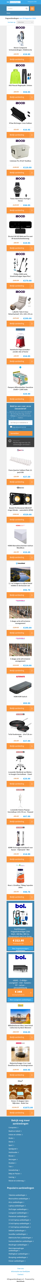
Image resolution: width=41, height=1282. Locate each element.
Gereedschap (13, 1170)
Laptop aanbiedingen (16, 1206)
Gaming (11, 1177)
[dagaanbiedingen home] (12, 2)
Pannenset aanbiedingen (18, 1216)
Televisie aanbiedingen (17, 1195)
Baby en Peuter (14, 1173)
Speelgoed (12, 1149)
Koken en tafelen (15, 1134)
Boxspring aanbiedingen (17, 1257)
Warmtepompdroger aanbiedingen (16, 1249)
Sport (11, 1145)
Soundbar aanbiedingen (17, 1234)
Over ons (20, 1268)
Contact (20, 1274)
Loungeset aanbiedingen (18, 1213)
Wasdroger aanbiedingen (18, 1245)
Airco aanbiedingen (16, 1202)
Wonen (11, 1156)
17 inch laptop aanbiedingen (19, 1227)
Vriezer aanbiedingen (16, 1261)
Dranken (12, 1163)
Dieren (11, 1142)
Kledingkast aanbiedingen (18, 1254)
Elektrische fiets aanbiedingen (20, 1237)
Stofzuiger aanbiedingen (18, 1209)
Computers (13, 1127)
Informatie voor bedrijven (20, 1271)
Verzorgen (12, 1159)
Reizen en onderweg (16, 1181)
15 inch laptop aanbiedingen (19, 1223)
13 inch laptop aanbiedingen (19, 1220)
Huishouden (13, 1152)
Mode (11, 1138)
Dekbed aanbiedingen (17, 1230)
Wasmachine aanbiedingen (18, 1198)
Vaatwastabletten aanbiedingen (20, 1241)
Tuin (10, 1166)
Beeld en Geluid (14, 1131)
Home (8, 13)
